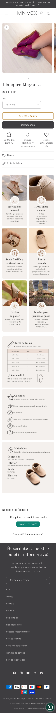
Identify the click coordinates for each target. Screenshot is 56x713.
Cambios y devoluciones (16, 645)
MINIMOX (13, 699)
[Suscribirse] (46, 580)
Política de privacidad (15, 659)
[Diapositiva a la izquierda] (21, 78)
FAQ (8, 589)
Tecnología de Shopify (25, 699)
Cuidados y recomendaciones (19, 631)
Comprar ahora (28, 124)
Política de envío (13, 638)
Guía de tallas (12, 617)
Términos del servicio (15, 652)
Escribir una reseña (28, 524)
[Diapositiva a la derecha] (34, 78)
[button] (6, 13)
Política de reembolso (44, 699)
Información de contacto (37, 708)
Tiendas (9, 596)
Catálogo (10, 603)
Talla (4, 98)
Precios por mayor (14, 624)
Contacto (10, 610)
